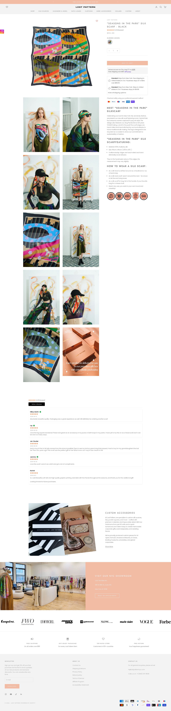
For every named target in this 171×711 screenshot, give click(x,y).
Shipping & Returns (79, 669)
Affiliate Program (78, 682)
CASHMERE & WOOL (60, 11)
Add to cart (127, 63)
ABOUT (137, 11)
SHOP (33, 11)
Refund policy (77, 675)
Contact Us (76, 665)
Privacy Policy (77, 672)
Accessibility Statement (81, 685)
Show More (109, 547)
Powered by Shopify (28, 703)
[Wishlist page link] (7, 7)
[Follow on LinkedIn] (21, 694)
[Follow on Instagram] (6, 694)
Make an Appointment (107, 596)
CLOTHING (89, 11)
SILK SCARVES (44, 11)
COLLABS (118, 11)
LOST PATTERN (112, 20)
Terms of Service (78, 678)
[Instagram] (2, 32)
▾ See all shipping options (117, 93)
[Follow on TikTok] (16, 694)
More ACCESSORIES (104, 11)
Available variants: (113, 38)
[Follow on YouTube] (11, 694)
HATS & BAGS (76, 11)
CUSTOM (129, 11)
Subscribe (12, 686)
